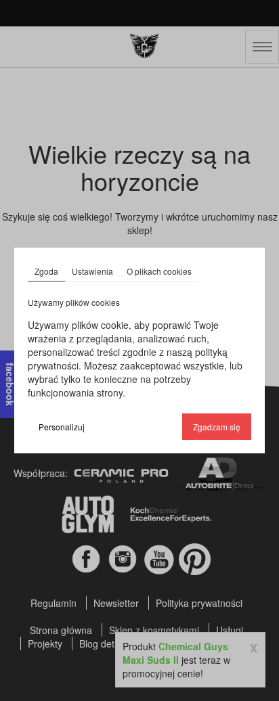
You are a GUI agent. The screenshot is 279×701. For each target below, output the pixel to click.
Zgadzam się (216, 426)
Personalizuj (62, 426)
